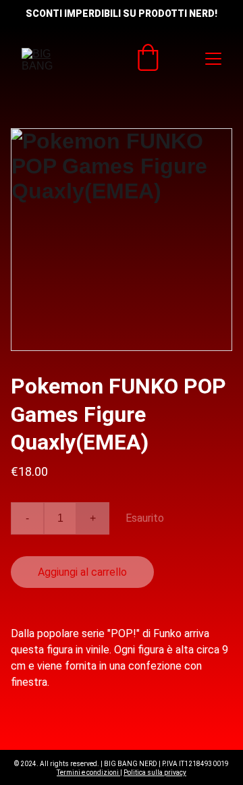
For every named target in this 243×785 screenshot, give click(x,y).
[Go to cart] (148, 58)
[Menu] (213, 59)
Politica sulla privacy (155, 772)
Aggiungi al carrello (82, 572)
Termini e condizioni (88, 772)
